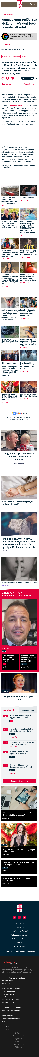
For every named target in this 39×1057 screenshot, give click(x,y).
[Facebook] (7, 78)
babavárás (25, 667)
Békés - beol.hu (6, 986)
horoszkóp (5, 585)
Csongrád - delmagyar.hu (8, 991)
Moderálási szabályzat (20, 939)
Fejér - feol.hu (5, 997)
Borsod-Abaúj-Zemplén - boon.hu (11, 988)
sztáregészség (16, 56)
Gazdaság (17, 1036)
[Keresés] (31, 4)
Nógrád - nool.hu (6, 1013)
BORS (4, 14)
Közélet (17, 1033)
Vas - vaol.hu (5, 1024)
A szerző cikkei (29, 84)
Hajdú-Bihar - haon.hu (8, 1002)
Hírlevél (19, 943)
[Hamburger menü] (5, 4)
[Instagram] (19, 917)
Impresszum (19, 927)
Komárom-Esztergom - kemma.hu (11, 1010)
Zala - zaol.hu (5, 1029)
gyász (20, 703)
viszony (4, 507)
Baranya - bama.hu (7, 983)
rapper (4, 651)
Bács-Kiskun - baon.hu (8, 980)
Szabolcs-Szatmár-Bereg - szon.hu (11, 1018)
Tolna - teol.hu (5, 1021)
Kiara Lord (13, 760)
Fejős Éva (6, 44)
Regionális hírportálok (17, 978)
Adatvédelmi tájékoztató (19, 931)
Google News (15, 419)
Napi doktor (7, 84)
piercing (12, 773)
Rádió (17, 1047)
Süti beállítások (19, 946)
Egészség (10, 14)
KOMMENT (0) (29, 78)
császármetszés (6, 56)
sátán (5, 550)
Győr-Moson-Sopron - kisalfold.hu (11, 999)
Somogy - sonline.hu (7, 1015)
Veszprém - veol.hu (7, 1026)
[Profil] (35, 4)
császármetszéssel (18, 106)
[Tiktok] (14, 917)
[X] (3, 78)
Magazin (17, 1039)
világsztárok (7, 883)
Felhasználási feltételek (19, 935)
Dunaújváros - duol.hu (8, 994)
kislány (24, 56)
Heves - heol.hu (6, 1005)
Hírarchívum (19, 923)
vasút (5, 667)
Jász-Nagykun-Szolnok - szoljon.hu (11, 1007)
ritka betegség (19, 463)
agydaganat (14, 746)
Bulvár (17, 1041)
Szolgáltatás (17, 1044)
